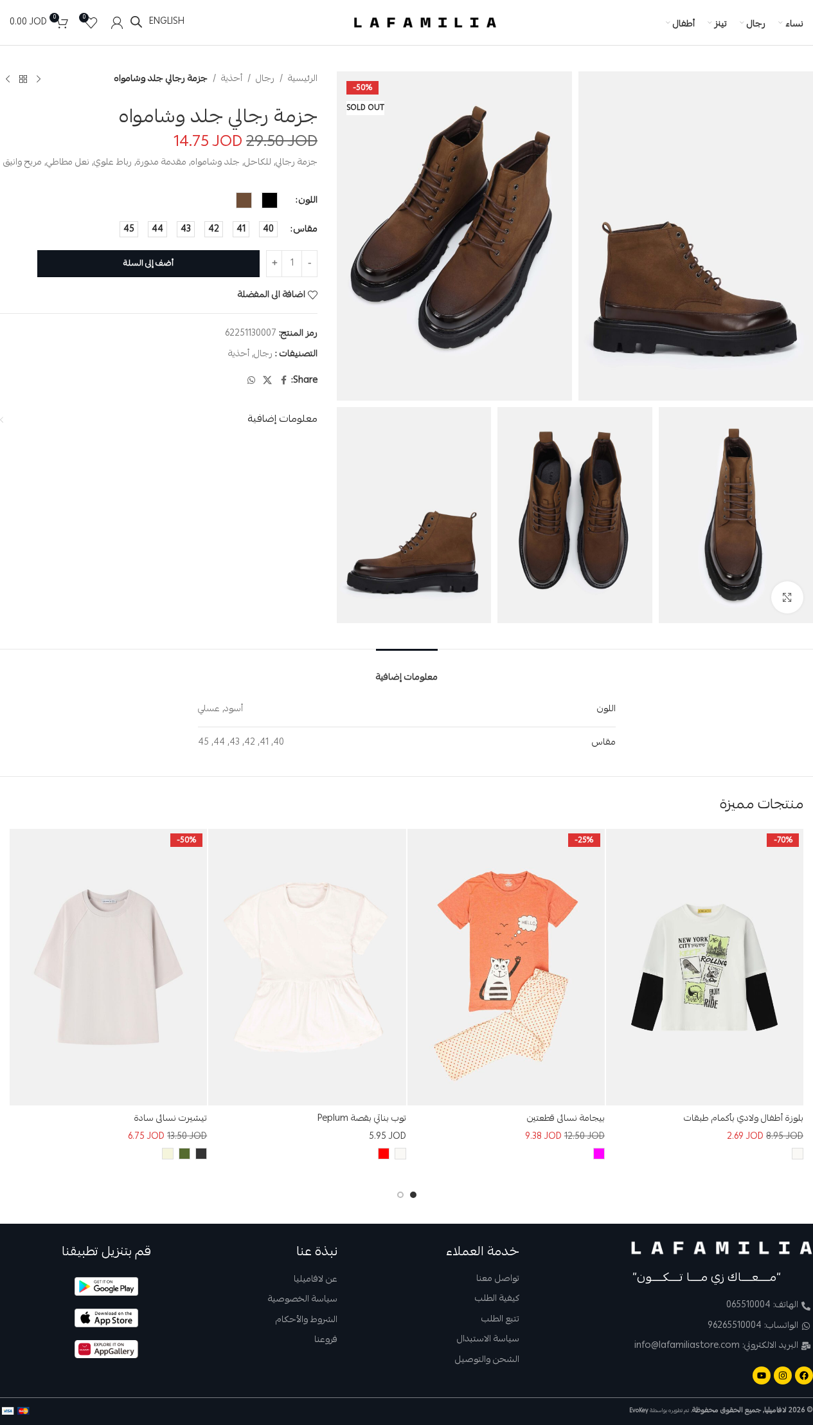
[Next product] (7, 79)
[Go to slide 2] (400, 1195)
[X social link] (267, 380)
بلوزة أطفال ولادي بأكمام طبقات (743, 1119)
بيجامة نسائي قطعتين (566, 1119)
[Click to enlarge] (787, 597)
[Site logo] (425, 23)
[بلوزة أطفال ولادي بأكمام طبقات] (704, 967)
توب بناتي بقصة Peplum (361, 1119)
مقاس (305, 229)
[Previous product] (38, 79)
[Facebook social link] (283, 380)
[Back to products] (23, 79)
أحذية (231, 79)
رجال (265, 79)
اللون (308, 200)
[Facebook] (804, 1375)
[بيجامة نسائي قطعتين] (506, 967)
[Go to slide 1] (413, 1195)
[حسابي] (117, 22)
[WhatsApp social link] (251, 380)
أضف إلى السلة (148, 263)
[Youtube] (762, 1375)
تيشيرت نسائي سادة (170, 1119)
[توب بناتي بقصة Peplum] (307, 967)
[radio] (270, 200)
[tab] (407, 670)
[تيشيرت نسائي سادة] (108, 967)
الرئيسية (302, 79)
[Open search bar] (136, 22)
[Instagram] (783, 1375)
